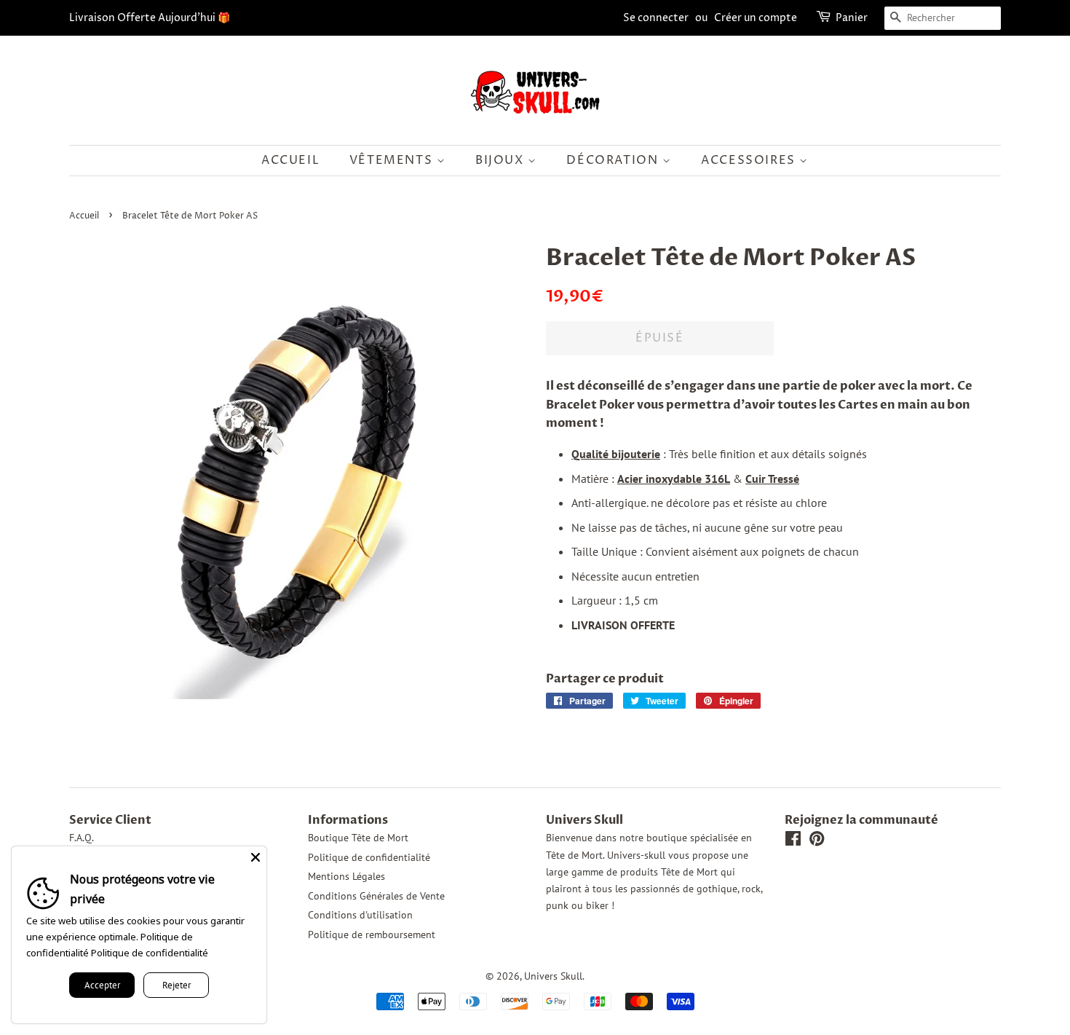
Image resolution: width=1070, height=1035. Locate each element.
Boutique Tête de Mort (358, 837)
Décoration (614, 160)
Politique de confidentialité (369, 857)
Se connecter (656, 18)
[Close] (255, 857)
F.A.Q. (81, 837)
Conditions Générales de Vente (376, 895)
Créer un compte (755, 18)
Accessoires (750, 160)
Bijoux (501, 160)
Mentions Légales (346, 876)
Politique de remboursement (371, 934)
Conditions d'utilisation (360, 914)
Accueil (290, 160)
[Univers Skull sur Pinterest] (817, 841)
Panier (852, 18)
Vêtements (393, 160)
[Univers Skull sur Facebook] (793, 841)
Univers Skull (553, 976)
